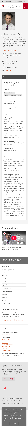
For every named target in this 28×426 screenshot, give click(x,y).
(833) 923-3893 (11, 260)
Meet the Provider (9, 50)
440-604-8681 (8, 70)
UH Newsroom (6, 346)
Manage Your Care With (12, 320)
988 (3, 355)
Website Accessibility (7, 350)
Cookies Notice (7, 412)
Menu (25, 7)
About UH (4, 348)
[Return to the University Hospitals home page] (3, 6)
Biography (6, 77)
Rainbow (8, 6)
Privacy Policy (16, 411)
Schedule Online (20, 1)
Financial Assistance (7, 345)
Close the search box (21, 6)
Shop (17, 6)
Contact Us (5, 343)
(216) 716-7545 (6, 339)
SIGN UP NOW (7, 379)
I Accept (14, 423)
